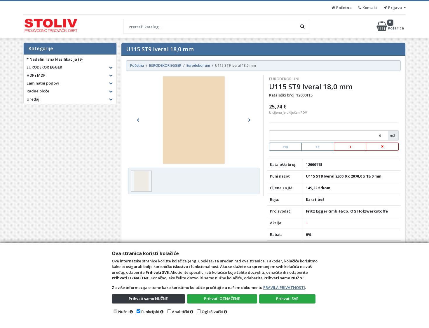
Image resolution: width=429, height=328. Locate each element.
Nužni (123, 311)
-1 (350, 147)
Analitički (180, 311)
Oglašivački (212, 311)
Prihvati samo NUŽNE (148, 298)
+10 (285, 147)
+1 (318, 147)
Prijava (395, 7)
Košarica (396, 26)
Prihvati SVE (287, 298)
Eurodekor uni (284, 78)
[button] (138, 120)
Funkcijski (150, 311)
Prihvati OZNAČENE (222, 298)
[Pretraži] (302, 26)
